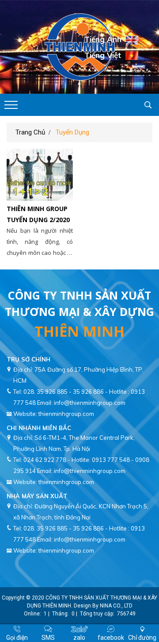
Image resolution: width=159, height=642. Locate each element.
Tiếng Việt (102, 54)
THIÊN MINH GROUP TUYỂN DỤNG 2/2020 (38, 214)
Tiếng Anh (102, 39)
